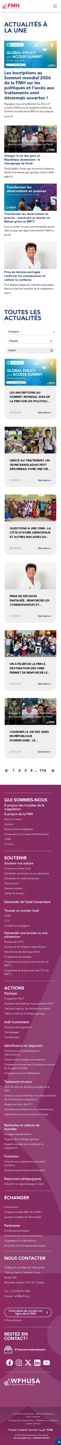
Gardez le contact (14, 893)
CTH (7, 921)
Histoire (8, 824)
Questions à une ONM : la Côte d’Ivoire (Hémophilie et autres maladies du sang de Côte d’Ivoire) (30, 532)
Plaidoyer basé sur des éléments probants (27, 1009)
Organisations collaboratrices (20, 1241)
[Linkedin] (37, 1363)
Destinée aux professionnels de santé (24, 1170)
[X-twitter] (28, 1363)
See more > (44, 412)
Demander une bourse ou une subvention (26, 873)
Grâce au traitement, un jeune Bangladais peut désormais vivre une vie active (30, 464)
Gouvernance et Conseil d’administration (26, 834)
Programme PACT (14, 999)
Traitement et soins (18, 1082)
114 (42, 770)
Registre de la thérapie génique (21, 1139)
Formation (11, 1156)
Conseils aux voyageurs (16, 926)
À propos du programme (18, 1027)
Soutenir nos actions (18, 863)
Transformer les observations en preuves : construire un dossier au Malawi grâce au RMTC (27, 218)
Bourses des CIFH (14, 942)
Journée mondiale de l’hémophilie (22, 1217)
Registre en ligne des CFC (18, 1104)
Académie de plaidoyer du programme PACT (29, 1004)
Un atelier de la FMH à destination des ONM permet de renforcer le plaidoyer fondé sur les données (29, 668)
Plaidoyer (10, 993)
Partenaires (12, 1225)
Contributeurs (11, 1037)
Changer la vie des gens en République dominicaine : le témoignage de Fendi (22, 160)
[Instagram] (19, 1363)
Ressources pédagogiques (22, 1179)
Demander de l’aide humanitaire (21, 878)
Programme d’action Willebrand (21, 1073)
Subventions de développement (22, 952)
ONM (7, 839)
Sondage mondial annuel (17, 1134)
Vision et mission (13, 819)
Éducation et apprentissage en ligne (24, 1184)
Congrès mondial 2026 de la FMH (22, 1212)
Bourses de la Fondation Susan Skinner (25, 947)
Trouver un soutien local (17, 868)
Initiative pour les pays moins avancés (24, 1060)
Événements (11, 1207)
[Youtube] (46, 1363)
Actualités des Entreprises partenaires (25, 1246)
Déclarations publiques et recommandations (28, 1109)
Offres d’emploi (13, 1320)
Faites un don (11, 883)
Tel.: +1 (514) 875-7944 (17, 1291)
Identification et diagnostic (23, 1045)
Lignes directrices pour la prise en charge (26, 1114)
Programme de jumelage (17, 957)
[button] (30, 341)
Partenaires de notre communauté (23, 1236)
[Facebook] (9, 1363)
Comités (8, 844)
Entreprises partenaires (16, 1231)
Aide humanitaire (16, 1022)
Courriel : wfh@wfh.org (16, 1296)
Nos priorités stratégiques (18, 829)
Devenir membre (13, 888)
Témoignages (11, 1032)
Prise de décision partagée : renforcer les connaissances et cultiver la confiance (25, 276)
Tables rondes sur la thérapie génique (24, 1014)
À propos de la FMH (18, 814)
